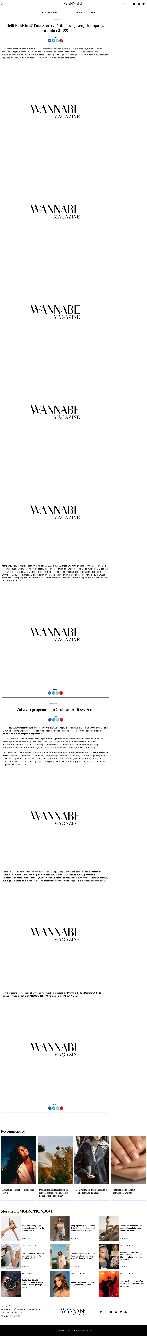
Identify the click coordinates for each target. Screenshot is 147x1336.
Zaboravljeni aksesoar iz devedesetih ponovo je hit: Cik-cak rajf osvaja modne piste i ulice (131, 1255)
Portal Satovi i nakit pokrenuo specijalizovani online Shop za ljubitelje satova (32, 1283)
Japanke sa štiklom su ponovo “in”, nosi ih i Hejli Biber (83, 1283)
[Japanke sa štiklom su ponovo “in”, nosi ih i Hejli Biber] (60, 1284)
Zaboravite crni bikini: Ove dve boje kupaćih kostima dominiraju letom (131, 1228)
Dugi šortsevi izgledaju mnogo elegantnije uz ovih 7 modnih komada (33, 1228)
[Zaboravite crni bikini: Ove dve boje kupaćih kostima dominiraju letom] (109, 1228)
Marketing (6, 1306)
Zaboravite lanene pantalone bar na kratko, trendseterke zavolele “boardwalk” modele (83, 1255)
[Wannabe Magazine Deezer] (143, 4)
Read (41, 12)
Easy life (80, 12)
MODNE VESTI (27, 1273)
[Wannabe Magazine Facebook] (129, 4)
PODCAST (52, 12)
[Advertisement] (127, 33)
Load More (73, 1118)
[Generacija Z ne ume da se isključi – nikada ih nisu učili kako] (91, 1160)
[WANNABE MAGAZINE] (73, 1315)
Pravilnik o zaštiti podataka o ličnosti (21, 1309)
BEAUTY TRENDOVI (120, 1186)
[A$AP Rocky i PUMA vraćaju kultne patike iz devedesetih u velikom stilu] (109, 1284)
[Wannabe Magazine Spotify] (138, 4)
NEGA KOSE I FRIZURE (11, 1186)
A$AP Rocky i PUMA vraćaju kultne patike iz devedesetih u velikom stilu (132, 1283)
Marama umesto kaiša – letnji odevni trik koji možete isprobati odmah (34, 1255)
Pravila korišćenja (10, 1316)
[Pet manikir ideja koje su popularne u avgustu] (128, 1160)
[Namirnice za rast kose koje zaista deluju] (18, 1160)
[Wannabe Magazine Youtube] (133, 4)
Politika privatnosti (11, 1313)
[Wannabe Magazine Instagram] (124, 4)
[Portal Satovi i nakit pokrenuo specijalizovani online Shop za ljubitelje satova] (11, 1284)
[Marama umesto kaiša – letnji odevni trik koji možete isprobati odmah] (11, 1256)
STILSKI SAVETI (77, 1245)
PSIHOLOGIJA (44, 1186)
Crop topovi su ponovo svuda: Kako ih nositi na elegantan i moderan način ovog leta (83, 1228)
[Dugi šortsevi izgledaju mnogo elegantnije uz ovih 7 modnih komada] (11, 1228)
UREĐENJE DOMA (55, 703)
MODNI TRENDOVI (55, 19)
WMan (92, 12)
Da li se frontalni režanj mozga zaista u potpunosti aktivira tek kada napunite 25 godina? (53, 1192)
